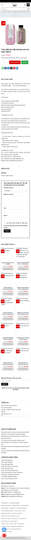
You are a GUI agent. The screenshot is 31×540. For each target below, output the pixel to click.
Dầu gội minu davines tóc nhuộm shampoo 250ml (23, 313)
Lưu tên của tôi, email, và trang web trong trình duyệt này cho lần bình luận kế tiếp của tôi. (15, 225)
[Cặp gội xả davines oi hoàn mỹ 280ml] (8, 254)
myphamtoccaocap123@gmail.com (14, 494)
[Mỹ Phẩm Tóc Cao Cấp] (15, 4)
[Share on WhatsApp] (2, 68)
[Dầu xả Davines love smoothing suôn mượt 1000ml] (23, 354)
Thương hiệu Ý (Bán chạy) (18, 12)
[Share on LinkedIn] (17, 68)
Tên (5, 208)
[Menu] (2, 5)
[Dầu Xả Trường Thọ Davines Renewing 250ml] (8, 304)
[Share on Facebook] (5, 68)
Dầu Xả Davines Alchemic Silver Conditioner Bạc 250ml (23, 288)
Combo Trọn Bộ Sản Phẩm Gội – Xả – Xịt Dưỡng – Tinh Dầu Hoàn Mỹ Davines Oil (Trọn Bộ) (23, 263)
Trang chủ (3, 12)
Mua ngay (24, 62)
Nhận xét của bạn (9, 194)
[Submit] (28, 9)
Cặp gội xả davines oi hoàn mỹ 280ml (8, 263)
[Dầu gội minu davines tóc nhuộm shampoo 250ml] (23, 304)
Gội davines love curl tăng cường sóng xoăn (23, 338)
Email (5, 215)
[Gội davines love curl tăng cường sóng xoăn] (23, 329)
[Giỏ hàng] (28, 4)
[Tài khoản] (24, 5)
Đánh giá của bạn (9, 187)
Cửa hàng (9, 12)
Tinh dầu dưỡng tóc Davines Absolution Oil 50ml (8, 288)
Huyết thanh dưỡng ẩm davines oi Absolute (8, 338)
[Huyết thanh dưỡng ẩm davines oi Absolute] (8, 329)
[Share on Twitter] (8, 68)
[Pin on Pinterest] (14, 68)
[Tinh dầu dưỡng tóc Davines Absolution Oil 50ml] (8, 279)
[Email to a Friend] (11, 68)
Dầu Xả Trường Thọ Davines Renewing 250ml (8, 313)
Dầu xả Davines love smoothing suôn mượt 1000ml (23, 363)
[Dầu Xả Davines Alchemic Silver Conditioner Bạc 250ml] (23, 279)
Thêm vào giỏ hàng (14, 62)
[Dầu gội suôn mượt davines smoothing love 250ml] (8, 354)
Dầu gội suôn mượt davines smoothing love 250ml (8, 363)
